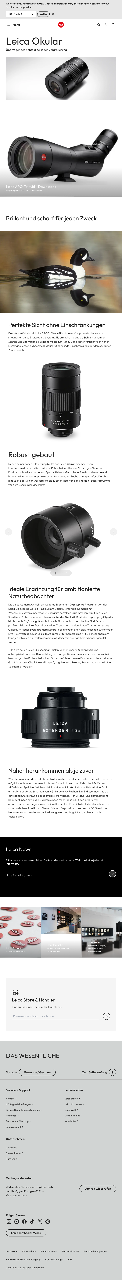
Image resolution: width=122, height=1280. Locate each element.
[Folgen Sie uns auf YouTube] (17, 1222)
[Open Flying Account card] (106, 25)
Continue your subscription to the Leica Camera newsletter (112, 873)
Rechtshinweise (48, 1251)
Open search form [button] (99, 25)
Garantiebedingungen (95, 1251)
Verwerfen (53, 14)
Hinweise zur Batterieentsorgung (23, 1259)
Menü (16, 25)
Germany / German (37, 1072)
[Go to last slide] (5, 532)
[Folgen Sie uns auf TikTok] (32, 1222)
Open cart (113, 25)
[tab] (55, 573)
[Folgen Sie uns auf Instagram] (9, 1222)
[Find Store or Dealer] (106, 1016)
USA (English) (15, 14)
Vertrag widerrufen (98, 1188)
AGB (69, 1259)
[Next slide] (117, 532)
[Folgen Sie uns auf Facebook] (24, 1222)
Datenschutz (29, 1251)
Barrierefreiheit (70, 1251)
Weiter (43, 14)
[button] (112, 1072)
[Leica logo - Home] (61, 24)
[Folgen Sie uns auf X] (40, 1222)
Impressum (12, 1251)
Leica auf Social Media (26, 1233)
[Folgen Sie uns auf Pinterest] (48, 1222)
